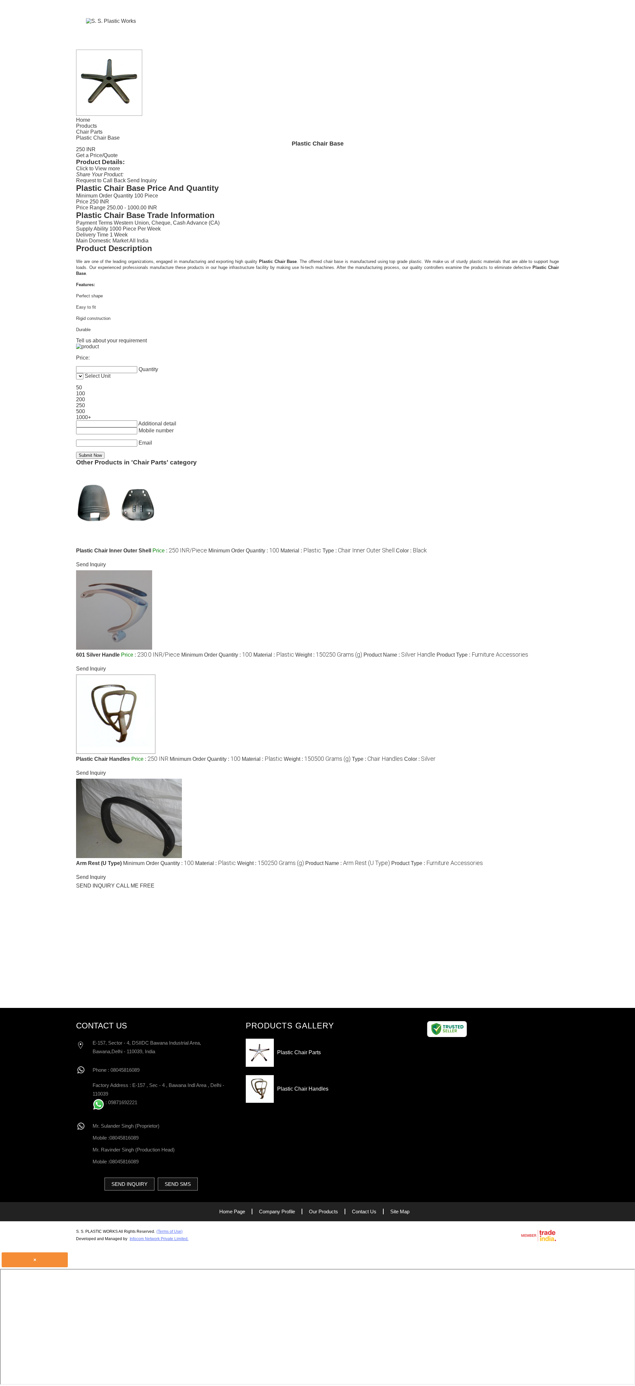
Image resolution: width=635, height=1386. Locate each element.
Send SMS (178, 1184)
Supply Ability (92, 229)
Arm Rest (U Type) (99, 863)
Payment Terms (94, 223)
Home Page (349, 20)
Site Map (399, 1211)
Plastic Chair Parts (299, 1052)
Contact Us (508, 20)
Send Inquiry (142, 180)
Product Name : (399, 655)
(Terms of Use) (169, 1231)
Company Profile (401, 20)
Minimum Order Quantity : (243, 550)
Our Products (458, 20)
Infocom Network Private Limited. (159, 1238)
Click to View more (98, 168)
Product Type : (482, 655)
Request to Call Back (101, 180)
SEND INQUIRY (95, 885)
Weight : (328, 655)
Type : (358, 550)
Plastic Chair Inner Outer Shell (113, 550)
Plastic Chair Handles (103, 759)
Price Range (91, 207)
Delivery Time (92, 235)
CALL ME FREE (135, 885)
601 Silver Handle (98, 655)
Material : (300, 550)
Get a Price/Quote (97, 155)
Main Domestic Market (102, 240)
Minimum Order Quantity (104, 195)
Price (82, 201)
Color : (411, 550)
